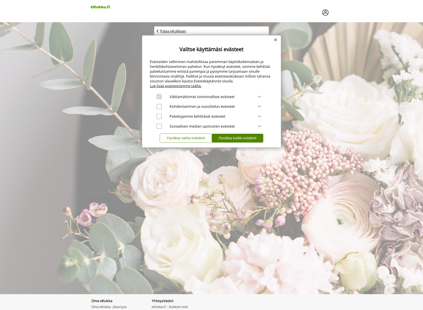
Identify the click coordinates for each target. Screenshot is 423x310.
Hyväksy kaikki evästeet (237, 138)
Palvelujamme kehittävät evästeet (197, 116)
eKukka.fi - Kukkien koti (170, 307)
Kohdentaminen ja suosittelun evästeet (202, 106)
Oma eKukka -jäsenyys (109, 307)
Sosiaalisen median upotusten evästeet (202, 126)
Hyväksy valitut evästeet (186, 138)
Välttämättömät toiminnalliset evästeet (202, 96)
